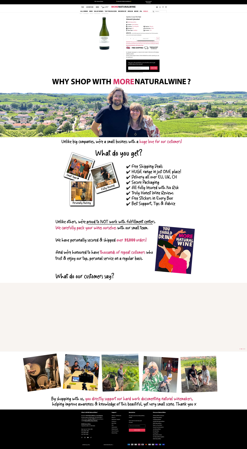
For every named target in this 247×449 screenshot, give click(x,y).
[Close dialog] (147, 212)
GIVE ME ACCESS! (136, 230)
